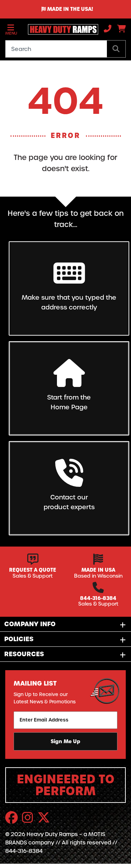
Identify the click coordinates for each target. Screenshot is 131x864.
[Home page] (61, 29)
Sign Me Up (65, 741)
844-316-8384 (98, 598)
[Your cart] (121, 29)
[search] (116, 49)
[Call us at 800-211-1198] (107, 29)
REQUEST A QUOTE (32, 569)
